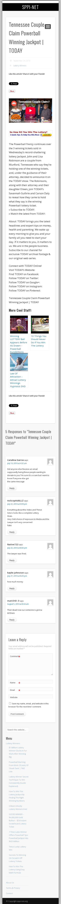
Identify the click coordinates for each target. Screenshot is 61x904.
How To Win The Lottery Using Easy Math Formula (17, 869)
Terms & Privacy (13, 888)
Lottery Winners (19, 65)
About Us (10, 882)
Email (15, 690)
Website (13, 697)
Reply (12, 488)
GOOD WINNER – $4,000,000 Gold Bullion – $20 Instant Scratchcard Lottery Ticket (17, 820)
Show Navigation (48, 26)
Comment (15, 656)
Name (15, 683)
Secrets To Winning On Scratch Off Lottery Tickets (17, 858)
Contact (9, 893)
